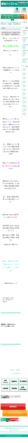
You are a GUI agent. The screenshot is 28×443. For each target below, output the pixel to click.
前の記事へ (12, 369)
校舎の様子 (5, 16)
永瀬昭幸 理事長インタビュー (11, 428)
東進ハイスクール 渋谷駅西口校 (9, 22)
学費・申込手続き (23, 388)
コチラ (15, 283)
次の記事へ (18, 369)
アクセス (2, 16)
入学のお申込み (15, 413)
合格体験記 (9, 16)
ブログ (15, 16)
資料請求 (22, 16)
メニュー (24, 11)
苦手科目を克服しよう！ (24, 34)
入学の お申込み (25, 16)
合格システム (5, 381)
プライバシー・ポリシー (14, 429)
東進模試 (14, 388)
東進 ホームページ (17, 11)
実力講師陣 (23, 381)
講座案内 (14, 381)
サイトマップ (20, 428)
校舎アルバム (19, 16)
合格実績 (5, 388)
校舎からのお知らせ (12, 17)
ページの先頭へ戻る (17, 373)
